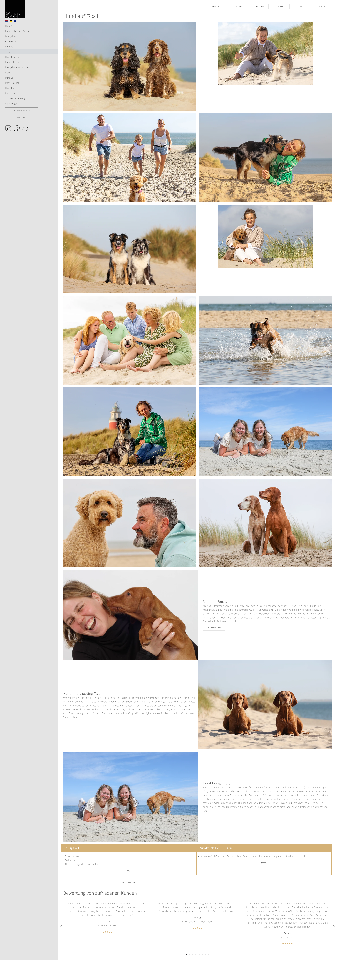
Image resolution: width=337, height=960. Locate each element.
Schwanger (11, 103)
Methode (259, 6)
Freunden (10, 93)
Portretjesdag (12, 82)
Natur (8, 72)
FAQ (301, 6)
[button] (61, 927)
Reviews (238, 6)
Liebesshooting (13, 62)
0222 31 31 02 (22, 118)
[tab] (186, 954)
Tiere (8, 51)
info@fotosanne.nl (22, 110)
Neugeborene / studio (17, 67)
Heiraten (10, 88)
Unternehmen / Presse (17, 31)
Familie (9, 46)
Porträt (9, 77)
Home (8, 26)
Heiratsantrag (12, 57)
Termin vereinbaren (214, 627)
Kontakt (322, 6)
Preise (280, 6)
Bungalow (10, 36)
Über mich (217, 6)
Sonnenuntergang (15, 98)
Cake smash (11, 41)
